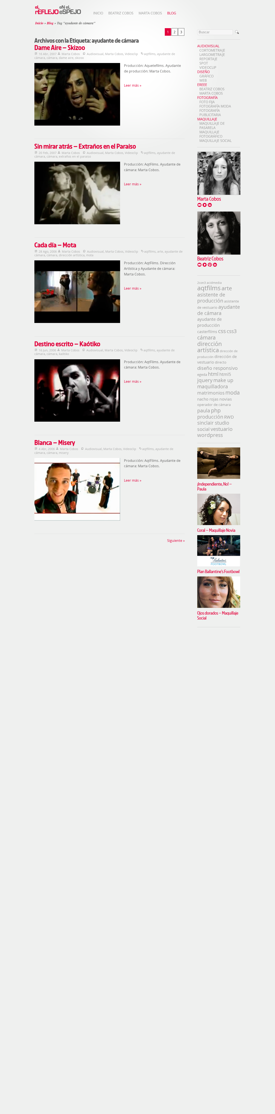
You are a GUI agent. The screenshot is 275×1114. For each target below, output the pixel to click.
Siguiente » (176, 540)
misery (64, 453)
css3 (232, 331)
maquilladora (212, 386)
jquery (204, 380)
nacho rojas (207, 399)
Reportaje (208, 59)
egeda (202, 374)
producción (210, 416)
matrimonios (211, 393)
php (216, 410)
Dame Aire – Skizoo (59, 47)
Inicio (98, 13)
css (222, 331)
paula (203, 410)
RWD (229, 417)
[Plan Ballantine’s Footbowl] (218, 537)
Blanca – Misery (54, 442)
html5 (225, 374)
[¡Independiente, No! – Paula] (218, 449)
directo (220, 362)
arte (160, 251)
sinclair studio (213, 422)
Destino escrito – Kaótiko (67, 344)
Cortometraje (212, 50)
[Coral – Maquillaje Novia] (218, 495)
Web (203, 80)
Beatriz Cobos (120, 13)
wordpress (210, 435)
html (213, 374)
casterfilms (207, 331)
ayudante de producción (209, 322)
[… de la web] (58, 14)
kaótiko (64, 354)
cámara (52, 58)
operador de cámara (214, 404)
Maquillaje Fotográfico (210, 134)
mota (89, 255)
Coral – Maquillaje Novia (216, 530)
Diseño (203, 71)
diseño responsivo (217, 368)
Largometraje (212, 54)
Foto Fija (207, 102)
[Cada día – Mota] (77, 292)
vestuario (222, 429)
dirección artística (72, 255)
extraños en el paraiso (75, 156)
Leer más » (132, 85)
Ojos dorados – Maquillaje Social (217, 615)
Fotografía (207, 97)
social (203, 429)
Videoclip (131, 54)
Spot (203, 63)
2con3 (201, 283)
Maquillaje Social (215, 140)
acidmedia (214, 283)
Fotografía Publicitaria (210, 112)
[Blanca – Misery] (77, 490)
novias (225, 399)
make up (223, 380)
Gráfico (206, 76)
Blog (171, 13)
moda (232, 392)
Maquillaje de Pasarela (212, 125)
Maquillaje (207, 119)
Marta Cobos (150, 13)
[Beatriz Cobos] (219, 253)
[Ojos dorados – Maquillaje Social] (218, 578)
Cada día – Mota (55, 245)
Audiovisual (95, 54)
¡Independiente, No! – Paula (214, 486)
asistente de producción (211, 297)
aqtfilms (150, 54)
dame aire (66, 58)
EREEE (202, 84)
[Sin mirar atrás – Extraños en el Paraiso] (77, 193)
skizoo (79, 58)
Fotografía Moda (215, 106)
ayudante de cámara (218, 310)
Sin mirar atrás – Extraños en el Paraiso (85, 146)
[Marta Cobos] (219, 193)
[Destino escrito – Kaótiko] (77, 391)
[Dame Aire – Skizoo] (77, 95)
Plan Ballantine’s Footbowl (218, 571)
